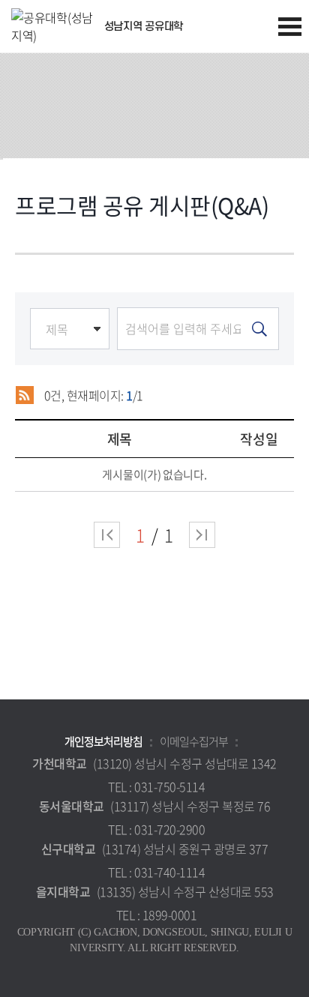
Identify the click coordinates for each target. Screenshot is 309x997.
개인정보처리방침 (103, 741)
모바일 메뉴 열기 (290, 26)
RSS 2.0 (24, 395)
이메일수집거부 (194, 741)
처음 (107, 535)
